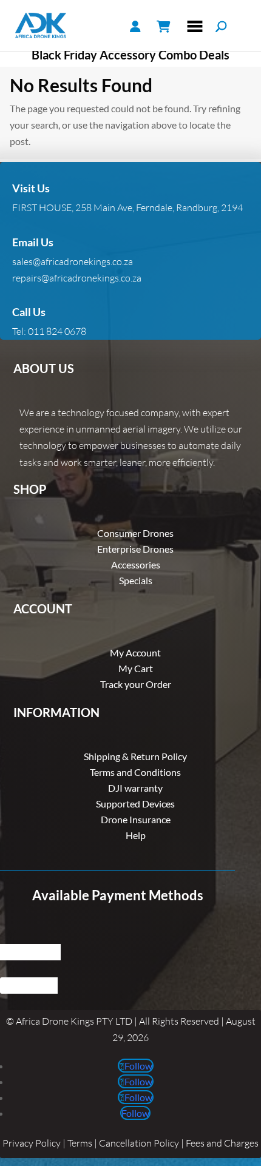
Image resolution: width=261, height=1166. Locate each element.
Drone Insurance (136, 819)
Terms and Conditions (135, 772)
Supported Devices (135, 803)
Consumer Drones (135, 533)
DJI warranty (135, 788)
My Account (135, 652)
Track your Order (135, 684)
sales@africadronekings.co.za (72, 261)
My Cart (135, 668)
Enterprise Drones (135, 548)
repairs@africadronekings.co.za (76, 278)
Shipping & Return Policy (135, 756)
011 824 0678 (57, 331)
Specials (135, 580)
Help (136, 835)
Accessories (135, 564)
